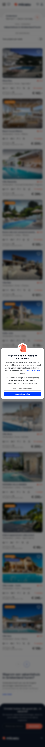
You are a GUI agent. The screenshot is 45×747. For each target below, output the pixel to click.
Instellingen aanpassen (22, 388)
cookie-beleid (33, 371)
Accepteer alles (22, 394)
